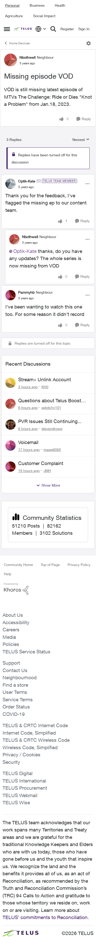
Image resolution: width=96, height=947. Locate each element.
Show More (50, 485)
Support (11, 663)
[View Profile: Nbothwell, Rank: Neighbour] (10, 60)
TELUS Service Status (26, 651)
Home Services (19, 43)
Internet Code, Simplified (29, 733)
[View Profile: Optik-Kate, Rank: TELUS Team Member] (10, 184)
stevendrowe (51, 428)
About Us (13, 615)
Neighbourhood (20, 677)
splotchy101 (51, 407)
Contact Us (15, 670)
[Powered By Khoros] (48, 589)
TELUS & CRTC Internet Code (35, 725)
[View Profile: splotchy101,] (10, 404)
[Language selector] (40, 29)
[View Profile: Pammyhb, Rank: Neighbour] (10, 295)
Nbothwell (27, 57)
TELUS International (24, 781)
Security (11, 762)
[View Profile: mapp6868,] (10, 445)
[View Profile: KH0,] (10, 383)
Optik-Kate (26, 181)
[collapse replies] (48, 176)
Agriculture (14, 16)
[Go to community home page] (23, 29)
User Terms (15, 692)
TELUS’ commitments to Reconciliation (45, 917)
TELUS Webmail (20, 795)
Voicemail (28, 442)
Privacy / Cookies (21, 754)
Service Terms (18, 699)
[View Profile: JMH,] (10, 466)
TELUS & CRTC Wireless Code (36, 740)
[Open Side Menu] (7, 29)
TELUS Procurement (25, 788)
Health (60, 5)
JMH (47, 470)
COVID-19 (14, 714)
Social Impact (44, 16)
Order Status (16, 706)
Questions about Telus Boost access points (49, 401)
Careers (11, 629)
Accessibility (16, 622)
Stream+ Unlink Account (44, 379)
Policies (11, 644)
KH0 (44, 387)
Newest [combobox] (81, 139)
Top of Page (50, 564)
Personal (12, 5)
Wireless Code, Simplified (30, 747)
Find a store (15, 685)
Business (37, 5)
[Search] (53, 29)
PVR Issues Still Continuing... (49, 421)
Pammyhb (26, 292)
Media (9, 637)
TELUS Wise (16, 802)
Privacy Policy (79, 564)
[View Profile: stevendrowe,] (10, 424)
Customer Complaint (40, 463)
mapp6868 (52, 449)
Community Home (18, 564)
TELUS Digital (18, 773)
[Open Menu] (88, 43)
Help (7, 574)
